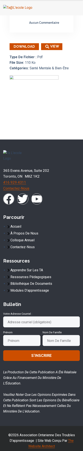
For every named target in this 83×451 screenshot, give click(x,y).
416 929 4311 (14, 182)
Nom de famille (52, 332)
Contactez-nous (16, 188)
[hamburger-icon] (75, 7)
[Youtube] (36, 199)
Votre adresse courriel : (17, 313)
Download (24, 47)
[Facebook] (8, 199)
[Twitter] (22, 199)
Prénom (8, 332)
